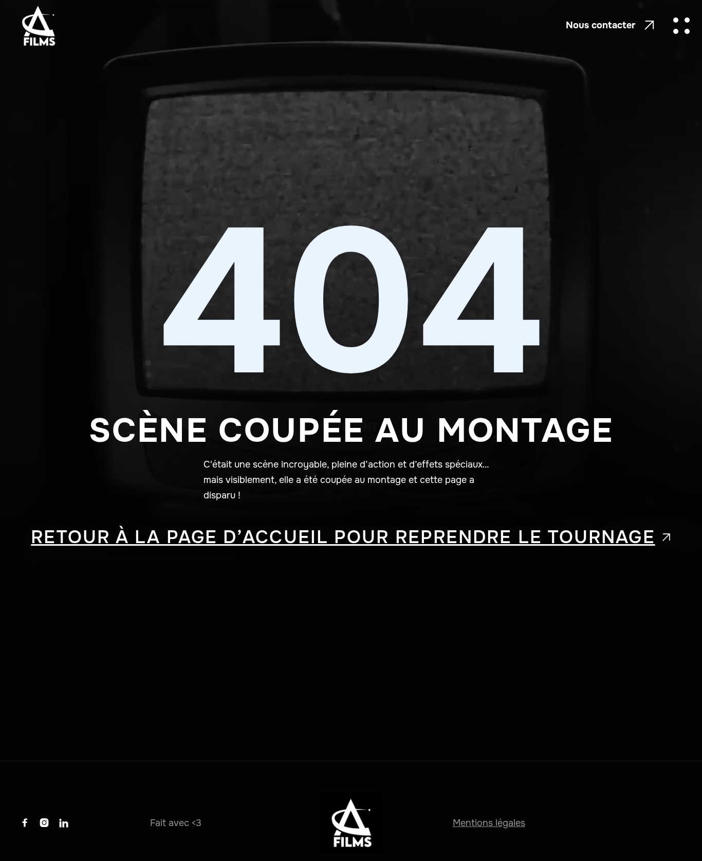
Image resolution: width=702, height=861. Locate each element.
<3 (196, 823)
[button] (681, 25)
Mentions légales (489, 823)
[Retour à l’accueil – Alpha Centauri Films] (38, 25)
